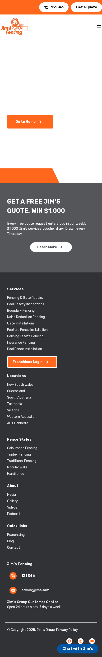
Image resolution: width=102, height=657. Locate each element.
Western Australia (20, 417)
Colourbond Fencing (22, 448)
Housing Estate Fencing (25, 336)
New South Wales (20, 385)
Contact (13, 548)
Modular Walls (17, 467)
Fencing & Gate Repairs (25, 298)
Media (11, 495)
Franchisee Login (27, 362)
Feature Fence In (20, 330)
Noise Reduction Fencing (26, 317)
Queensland (16, 391)
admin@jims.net (35, 590)
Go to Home (25, 121)
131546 (57, 7)
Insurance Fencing (21, 343)
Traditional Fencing (21, 461)
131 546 (28, 576)
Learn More (47, 247)
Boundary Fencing (21, 311)
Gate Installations (21, 323)
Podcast (13, 514)
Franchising (16, 535)
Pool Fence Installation (24, 349)
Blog (10, 541)
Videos (12, 507)
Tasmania (14, 404)
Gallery (12, 501)
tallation (41, 330)
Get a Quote (86, 7)
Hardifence (15, 474)
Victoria (13, 410)
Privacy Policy (67, 630)
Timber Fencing (19, 454)
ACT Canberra (17, 423)
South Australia (19, 397)
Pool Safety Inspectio (24, 304)
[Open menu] (99, 26)
